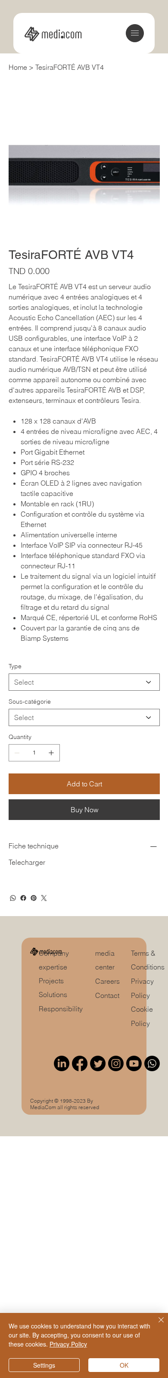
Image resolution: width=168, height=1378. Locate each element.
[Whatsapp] (152, 1063)
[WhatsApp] (13, 898)
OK (124, 1365)
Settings (44, 1365)
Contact (107, 995)
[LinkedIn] (61, 1063)
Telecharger (27, 862)
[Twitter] (44, 898)
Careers (107, 981)
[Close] (156, 1325)
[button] (135, 33)
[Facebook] (23, 898)
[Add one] (51, 752)
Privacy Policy (68, 1344)
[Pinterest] (33, 898)
